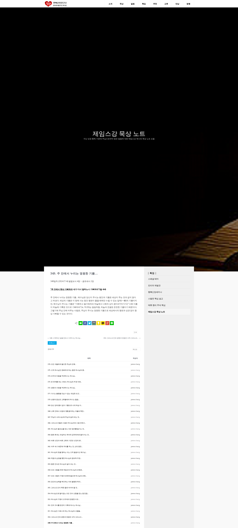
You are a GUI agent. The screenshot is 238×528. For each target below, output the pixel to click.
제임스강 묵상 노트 (156, 311)
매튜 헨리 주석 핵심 (156, 305)
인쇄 (135, 332)
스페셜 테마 (153, 279)
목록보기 (52, 343)
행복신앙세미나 (155, 292)
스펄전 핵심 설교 (155, 298)
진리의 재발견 (154, 285)
